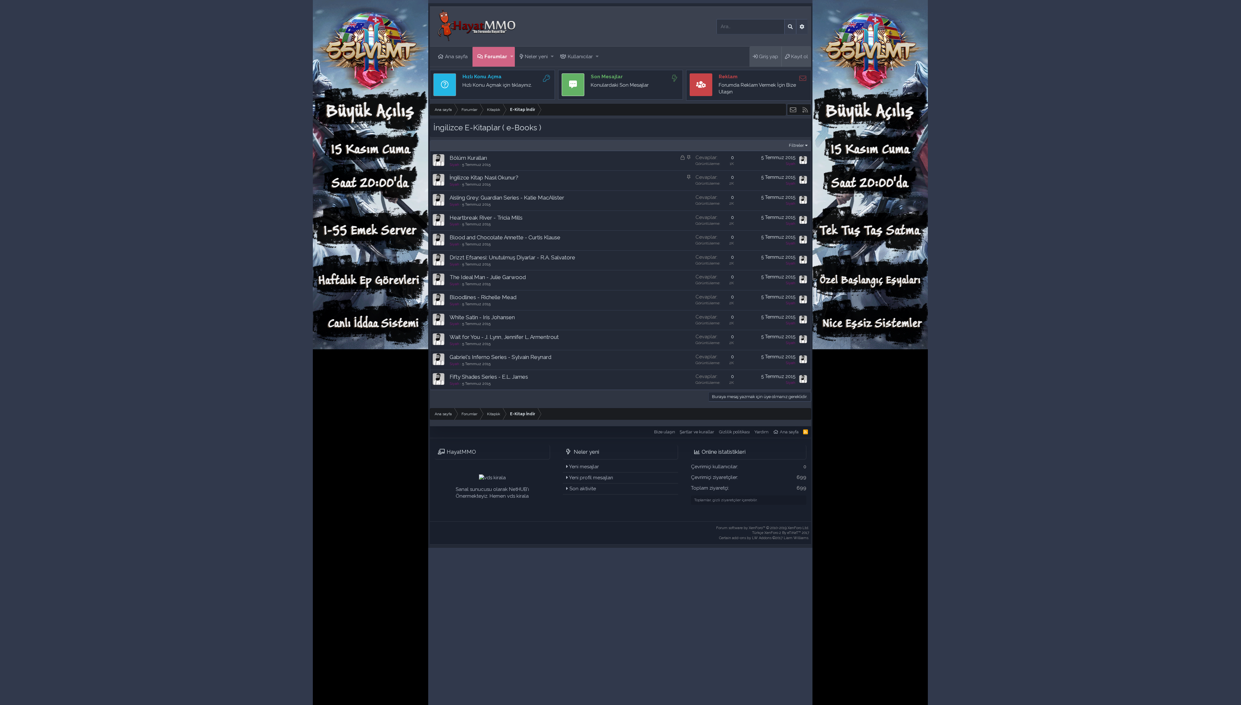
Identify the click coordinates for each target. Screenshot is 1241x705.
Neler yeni (536, 57)
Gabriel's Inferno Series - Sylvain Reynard (500, 357)
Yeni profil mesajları (591, 478)
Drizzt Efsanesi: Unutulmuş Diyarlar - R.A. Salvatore (512, 257)
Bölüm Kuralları (468, 158)
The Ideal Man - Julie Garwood (488, 277)
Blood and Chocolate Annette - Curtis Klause (505, 237)
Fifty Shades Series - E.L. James (489, 377)
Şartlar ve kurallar (697, 431)
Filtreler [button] (796, 145)
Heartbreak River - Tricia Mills (486, 217)
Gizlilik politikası (734, 431)
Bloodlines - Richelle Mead (483, 297)
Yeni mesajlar (584, 467)
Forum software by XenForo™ (762, 528)
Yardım (761, 431)
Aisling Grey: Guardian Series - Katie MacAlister (507, 197)
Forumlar (495, 57)
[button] (512, 57)
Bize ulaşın (664, 431)
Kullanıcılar (580, 57)
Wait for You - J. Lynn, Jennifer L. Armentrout (504, 337)
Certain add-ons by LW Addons (764, 538)
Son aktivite (582, 489)
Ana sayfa (456, 57)
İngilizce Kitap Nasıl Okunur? (484, 177)
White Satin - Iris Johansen (482, 317)
